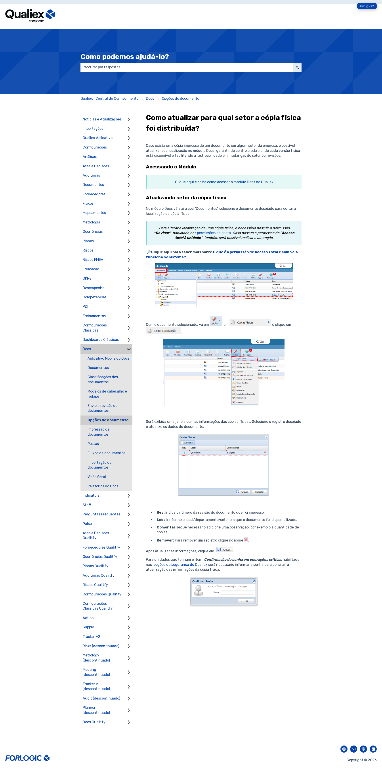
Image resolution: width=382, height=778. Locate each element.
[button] (128, 119)
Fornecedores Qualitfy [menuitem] (101, 547)
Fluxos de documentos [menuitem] (106, 453)
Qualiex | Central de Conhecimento (109, 98)
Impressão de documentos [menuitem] (98, 431)
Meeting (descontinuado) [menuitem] (96, 672)
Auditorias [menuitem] (91, 175)
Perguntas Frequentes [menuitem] (101, 514)
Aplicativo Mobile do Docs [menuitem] (109, 358)
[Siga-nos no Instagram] (344, 749)
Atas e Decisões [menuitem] (96, 166)
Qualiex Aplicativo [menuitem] (98, 138)
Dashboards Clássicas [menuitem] (101, 340)
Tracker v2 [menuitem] (91, 637)
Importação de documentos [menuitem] (99, 464)
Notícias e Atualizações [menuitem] (102, 119)
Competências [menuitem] (95, 297)
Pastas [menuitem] (93, 444)
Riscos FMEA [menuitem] (93, 259)
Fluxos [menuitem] (88, 203)
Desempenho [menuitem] (93, 288)
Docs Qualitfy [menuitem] (94, 722)
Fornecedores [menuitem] (94, 194)
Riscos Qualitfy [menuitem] (95, 585)
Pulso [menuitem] (87, 524)
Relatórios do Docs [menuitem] (103, 486)
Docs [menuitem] (87, 349)
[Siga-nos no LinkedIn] (373, 749)
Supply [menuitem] (88, 627)
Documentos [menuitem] (93, 185)
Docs (150, 98)
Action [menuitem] (88, 618)
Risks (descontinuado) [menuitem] (101, 646)
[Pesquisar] (297, 67)
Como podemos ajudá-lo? (124, 56)
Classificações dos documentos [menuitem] (103, 379)
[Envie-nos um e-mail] (353, 749)
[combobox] (186, 67)
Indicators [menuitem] (91, 495)
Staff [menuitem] (87, 505)
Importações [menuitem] (93, 128)
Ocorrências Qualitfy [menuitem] (100, 557)
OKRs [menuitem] (87, 278)
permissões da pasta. (214, 233)
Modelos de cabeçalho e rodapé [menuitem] (107, 393)
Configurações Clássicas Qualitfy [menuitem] (98, 605)
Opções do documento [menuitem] (108, 420)
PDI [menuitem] (85, 306)
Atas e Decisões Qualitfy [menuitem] (96, 535)
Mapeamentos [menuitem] (94, 213)
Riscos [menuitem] (88, 250)
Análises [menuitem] (90, 156)
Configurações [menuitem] (95, 147)
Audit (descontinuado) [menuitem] (101, 698)
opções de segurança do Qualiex (180, 565)
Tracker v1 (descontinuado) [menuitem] (96, 686)
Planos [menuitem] (88, 241)
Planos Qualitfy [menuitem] (95, 566)
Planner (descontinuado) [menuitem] (96, 710)
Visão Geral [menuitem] (97, 477)
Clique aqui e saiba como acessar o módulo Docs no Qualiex (224, 182)
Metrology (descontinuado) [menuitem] (96, 657)
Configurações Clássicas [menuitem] (95, 327)
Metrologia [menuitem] (91, 222)
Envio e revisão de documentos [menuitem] (102, 408)
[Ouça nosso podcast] (363, 749)
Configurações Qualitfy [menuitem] (102, 594)
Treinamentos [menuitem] (94, 316)
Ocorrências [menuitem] (93, 231)
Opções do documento (180, 98)
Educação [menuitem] (91, 269)
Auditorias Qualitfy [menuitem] (99, 575)
